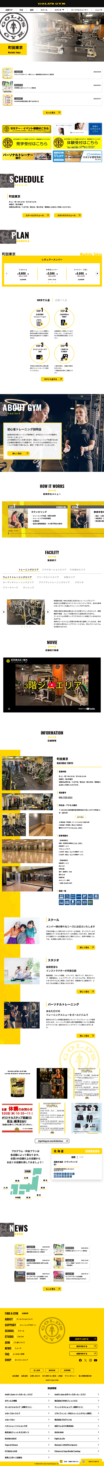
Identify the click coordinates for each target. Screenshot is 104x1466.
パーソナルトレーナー (79, 10)
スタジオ (57, 10)
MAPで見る (80, 817)
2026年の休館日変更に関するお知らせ (26, 101)
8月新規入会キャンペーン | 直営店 (25, 88)
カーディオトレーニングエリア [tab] (18, 582)
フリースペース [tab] (10, 587)
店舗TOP (9, 10)
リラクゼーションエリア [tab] (54, 569)
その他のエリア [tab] (77, 569)
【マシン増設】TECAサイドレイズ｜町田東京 (76, 1264)
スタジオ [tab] (79, 582)
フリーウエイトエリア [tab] (48, 577)
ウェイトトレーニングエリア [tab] (17, 577)
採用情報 (67, 1370)
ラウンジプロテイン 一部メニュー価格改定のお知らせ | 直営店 (34, 74)
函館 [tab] (73, 1157)
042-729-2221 (65, 797)
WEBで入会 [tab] (43, 300)
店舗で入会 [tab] (61, 300)
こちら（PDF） (78, 828)
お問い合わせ (35, 1376)
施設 (32, 10)
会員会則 (24, 1376)
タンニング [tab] (28, 587)
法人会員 (37, 1370)
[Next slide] (97, 274)
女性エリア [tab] (69, 577)
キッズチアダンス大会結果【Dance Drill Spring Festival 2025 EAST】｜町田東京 (75, 1278)
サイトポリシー (70, 1376)
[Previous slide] (4, 612)
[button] (48, 282)
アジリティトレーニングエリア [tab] (54, 582)
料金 (21, 10)
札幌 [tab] (81, 1157)
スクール (44, 10)
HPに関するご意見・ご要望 (52, 1376)
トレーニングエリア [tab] (29, 569)
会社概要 (15, 1376)
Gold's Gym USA (52, 1380)
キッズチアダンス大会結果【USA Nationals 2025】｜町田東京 (37, 1277)
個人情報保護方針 (85, 1376)
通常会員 (52, 1370)
